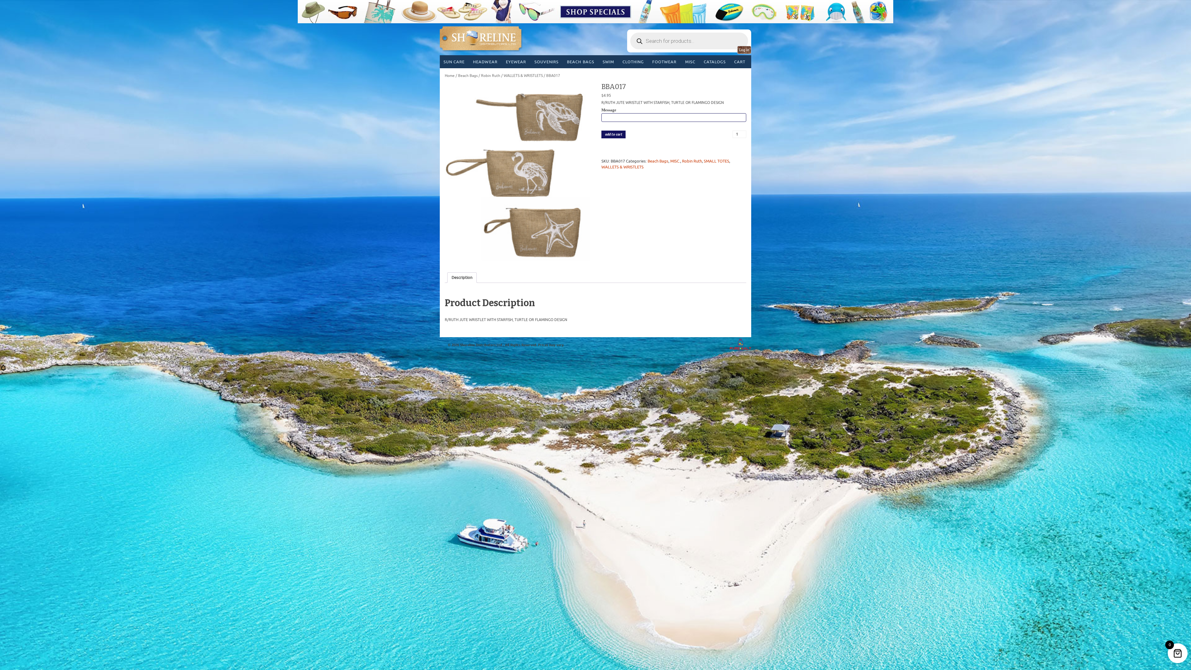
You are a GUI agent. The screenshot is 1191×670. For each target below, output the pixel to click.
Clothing (633, 62)
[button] (3, 370)
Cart (739, 62)
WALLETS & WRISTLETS (523, 75)
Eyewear (516, 62)
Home (450, 75)
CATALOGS (715, 62)
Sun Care (454, 62)
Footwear (664, 62)
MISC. (675, 161)
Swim (608, 62)
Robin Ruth (490, 75)
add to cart (613, 134)
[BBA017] (517, 173)
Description (462, 277)
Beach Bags (580, 62)
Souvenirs (546, 62)
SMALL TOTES (716, 161)
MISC (690, 62)
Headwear (485, 62)
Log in (744, 49)
